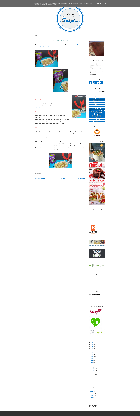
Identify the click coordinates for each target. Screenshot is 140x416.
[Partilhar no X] (38, 173)
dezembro (92, 368)
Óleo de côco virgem (41, 107)
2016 (92, 362)
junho (91, 381)
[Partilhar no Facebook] (40, 173)
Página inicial (62, 178)
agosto (91, 376)
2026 (92, 342)
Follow (97, 298)
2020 (92, 354)
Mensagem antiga (82, 178)
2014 (92, 367)
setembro (92, 374)
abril (91, 385)
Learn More (99, 3)
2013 (92, 393)
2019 (92, 356)
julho (91, 379)
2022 (92, 350)
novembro (92, 370)
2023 (92, 348)
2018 (92, 358)
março (91, 387)
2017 (92, 360)
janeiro (91, 391)
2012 (92, 395)
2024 (92, 346)
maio (91, 383)
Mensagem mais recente (40, 178)
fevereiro (92, 389)
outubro (92, 372)
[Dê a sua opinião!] (37, 173)
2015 (92, 364)
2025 (92, 344)
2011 (92, 397)
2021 (92, 352)
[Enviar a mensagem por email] (35, 173)
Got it (104, 3)
